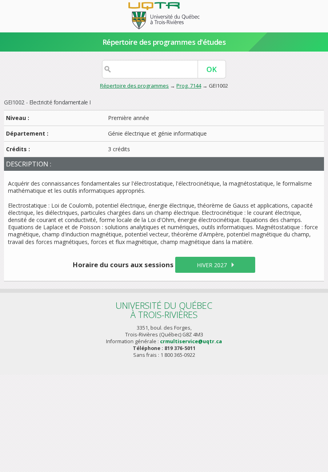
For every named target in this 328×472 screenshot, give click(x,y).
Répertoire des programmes (134, 85)
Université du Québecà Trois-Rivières (164, 309)
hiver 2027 (212, 265)
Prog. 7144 (188, 85)
